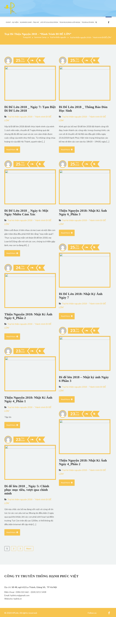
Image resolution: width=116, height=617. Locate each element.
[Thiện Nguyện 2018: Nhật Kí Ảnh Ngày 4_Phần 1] (40, 351)
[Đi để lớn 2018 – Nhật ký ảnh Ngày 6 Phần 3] (94, 331)
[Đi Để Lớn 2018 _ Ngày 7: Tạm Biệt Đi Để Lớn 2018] (40, 60)
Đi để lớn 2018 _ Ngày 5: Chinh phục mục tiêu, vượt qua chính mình (26, 489)
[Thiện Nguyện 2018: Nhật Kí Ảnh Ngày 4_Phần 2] (94, 414)
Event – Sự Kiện (12, 22)
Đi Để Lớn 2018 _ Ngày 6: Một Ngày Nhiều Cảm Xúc (26, 212)
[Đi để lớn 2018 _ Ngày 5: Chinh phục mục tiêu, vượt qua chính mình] (40, 440)
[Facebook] (109, 612)
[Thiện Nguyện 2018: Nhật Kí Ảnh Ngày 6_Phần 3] (94, 164)
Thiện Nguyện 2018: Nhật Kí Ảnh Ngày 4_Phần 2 (83, 462)
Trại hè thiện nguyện (58, 37)
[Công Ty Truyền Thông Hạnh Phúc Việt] (10, 8)
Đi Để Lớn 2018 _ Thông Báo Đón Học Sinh (83, 108)
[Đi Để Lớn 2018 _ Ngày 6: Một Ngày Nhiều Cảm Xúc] (40, 164)
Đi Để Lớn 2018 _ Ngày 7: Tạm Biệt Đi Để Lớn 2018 (30, 108)
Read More (11, 149)
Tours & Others (88, 22)
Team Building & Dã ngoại (70, 22)
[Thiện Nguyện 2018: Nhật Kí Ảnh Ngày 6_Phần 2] (40, 268)
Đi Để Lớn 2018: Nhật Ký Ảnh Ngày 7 (80, 295)
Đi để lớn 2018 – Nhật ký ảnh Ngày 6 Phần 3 (84, 379)
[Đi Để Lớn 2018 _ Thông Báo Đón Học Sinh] (94, 60)
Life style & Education (49, 22)
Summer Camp (40, 37)
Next (28, 548)
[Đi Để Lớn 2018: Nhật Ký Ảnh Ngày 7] (94, 247)
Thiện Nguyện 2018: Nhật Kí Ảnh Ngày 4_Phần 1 (28, 399)
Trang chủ (27, 37)
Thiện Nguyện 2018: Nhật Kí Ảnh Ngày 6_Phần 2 (28, 316)
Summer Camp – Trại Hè (29, 22)
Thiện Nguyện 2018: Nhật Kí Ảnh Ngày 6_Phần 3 (83, 212)
